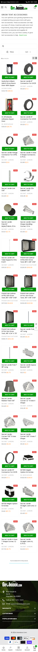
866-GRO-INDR (32, 2)
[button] (33, 58)
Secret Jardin (26, 86)
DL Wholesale (7, 124)
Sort (26, 52)
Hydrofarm (6, 88)
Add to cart (9, 77)
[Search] (6, 7)
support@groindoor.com (11, 2)
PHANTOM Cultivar (28, 265)
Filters (12, 52)
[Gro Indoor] (19, 7)
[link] (10, 648)
